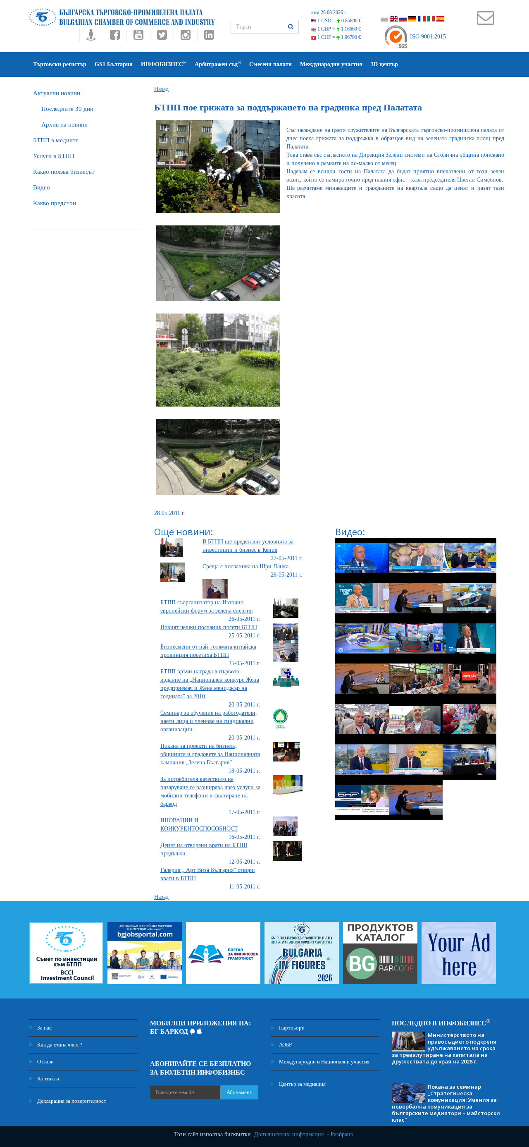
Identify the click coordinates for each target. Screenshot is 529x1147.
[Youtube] (138, 37)
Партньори (291, 1028)
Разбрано (342, 1134)
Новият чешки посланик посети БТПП (208, 627)
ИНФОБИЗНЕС (163, 63)
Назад (161, 89)
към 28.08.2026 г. (329, 12)
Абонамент (239, 1092)
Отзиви (45, 1061)
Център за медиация (302, 1084)
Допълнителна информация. (289, 1134)
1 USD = (338, 21)
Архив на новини (64, 124)
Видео (41, 187)
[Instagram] (185, 37)
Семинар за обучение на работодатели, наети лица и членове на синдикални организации (208, 721)
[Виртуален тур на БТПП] (91, 37)
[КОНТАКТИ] (485, 22)
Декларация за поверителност (71, 1101)
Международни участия (331, 64)
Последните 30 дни (67, 108)
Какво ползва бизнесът (64, 171)
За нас (44, 1028)
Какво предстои (54, 203)
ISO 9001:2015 (427, 37)
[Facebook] (114, 37)
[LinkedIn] (209, 37)
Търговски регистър (59, 64)
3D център (384, 64)
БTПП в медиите (56, 140)
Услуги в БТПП (53, 156)
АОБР (285, 1045)
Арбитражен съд (218, 63)
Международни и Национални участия (323, 1061)
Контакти (47, 1078)
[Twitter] (162, 37)
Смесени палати (270, 64)
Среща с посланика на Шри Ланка (245, 566)
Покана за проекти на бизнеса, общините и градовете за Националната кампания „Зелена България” (210, 754)
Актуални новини (56, 93)
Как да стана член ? (59, 1045)
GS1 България (114, 64)
